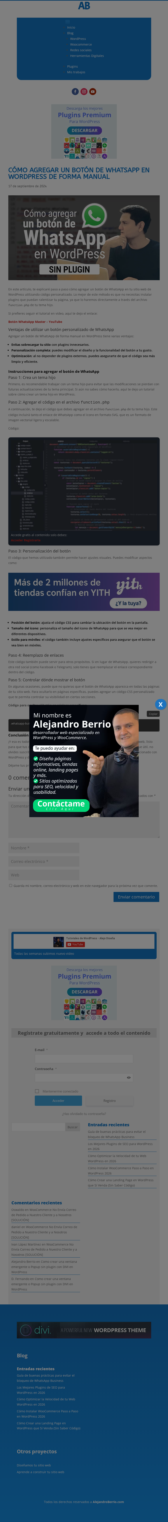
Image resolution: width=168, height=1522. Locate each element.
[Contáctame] (84, 761)
